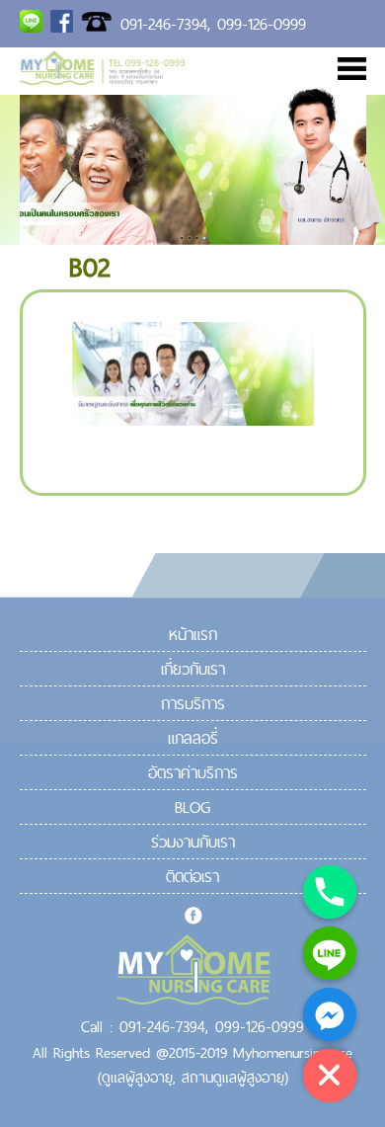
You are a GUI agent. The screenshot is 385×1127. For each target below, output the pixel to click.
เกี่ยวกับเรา (193, 669)
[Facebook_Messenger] (329, 1014)
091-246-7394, (165, 24)
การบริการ (193, 703)
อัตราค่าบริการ (193, 772)
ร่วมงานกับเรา (193, 841)
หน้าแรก (193, 634)
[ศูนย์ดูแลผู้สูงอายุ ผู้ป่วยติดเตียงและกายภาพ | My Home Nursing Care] (103, 79)
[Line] (329, 953)
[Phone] (329, 892)
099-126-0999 (261, 24)
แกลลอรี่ (193, 738)
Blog (192, 807)
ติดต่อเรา (192, 876)
